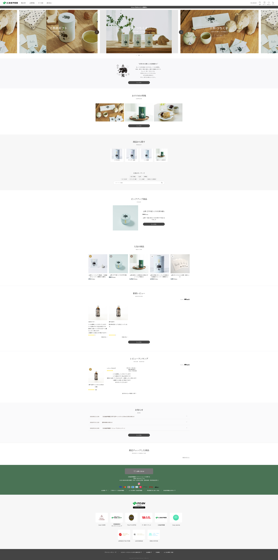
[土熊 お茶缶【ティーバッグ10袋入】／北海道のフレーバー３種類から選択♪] (159, 263)
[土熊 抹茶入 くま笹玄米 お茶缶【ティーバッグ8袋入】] (139, 263)
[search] (162, 182)
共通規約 (158, 552)
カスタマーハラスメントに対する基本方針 (130, 552)
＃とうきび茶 (124, 179)
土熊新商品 (32, 2)
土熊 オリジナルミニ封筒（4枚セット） (180, 276)
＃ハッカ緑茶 (141, 179)
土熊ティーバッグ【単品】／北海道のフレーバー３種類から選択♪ (98, 276)
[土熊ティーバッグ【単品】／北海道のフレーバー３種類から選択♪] (97, 263)
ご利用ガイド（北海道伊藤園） (118, 490)
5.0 (96, 389)
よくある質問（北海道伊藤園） (136, 490)
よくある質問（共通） (169, 552)
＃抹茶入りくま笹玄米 (151, 179)
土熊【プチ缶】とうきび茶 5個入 (118, 275)
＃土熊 (139, 176)
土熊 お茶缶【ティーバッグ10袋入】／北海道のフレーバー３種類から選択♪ (159, 276)
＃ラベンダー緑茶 (133, 179)
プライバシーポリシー (110, 552)
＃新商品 (145, 176)
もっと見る (139, 82)
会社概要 (103, 490)
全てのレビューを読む (128, 393)
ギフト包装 (40, 2)
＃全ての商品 (133, 176)
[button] (97, 32)
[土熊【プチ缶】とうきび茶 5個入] (118, 263)
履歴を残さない (186, 457)
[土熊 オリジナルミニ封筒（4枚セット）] (180, 263)
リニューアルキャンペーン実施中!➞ (139, 7)
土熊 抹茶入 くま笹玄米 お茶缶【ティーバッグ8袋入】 (139, 276)
